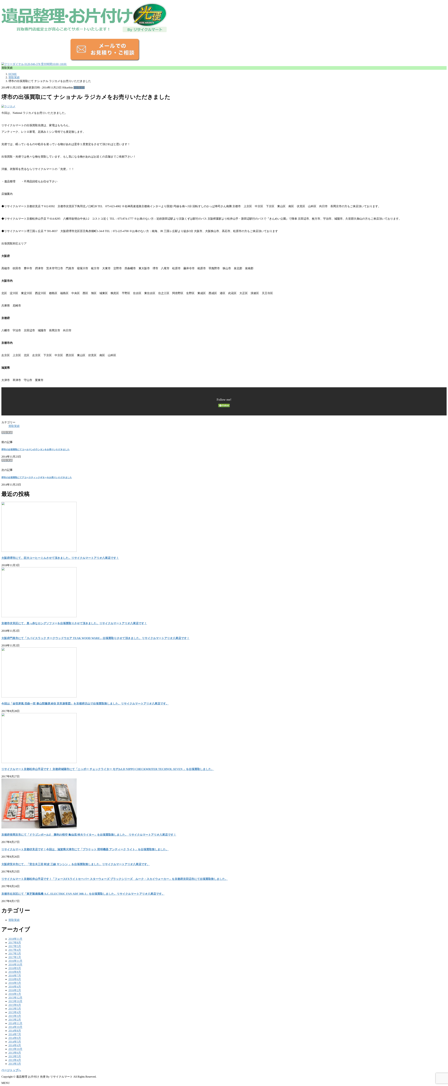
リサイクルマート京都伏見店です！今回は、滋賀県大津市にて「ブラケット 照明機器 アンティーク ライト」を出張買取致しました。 (85, 849)
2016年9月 (14, 968)
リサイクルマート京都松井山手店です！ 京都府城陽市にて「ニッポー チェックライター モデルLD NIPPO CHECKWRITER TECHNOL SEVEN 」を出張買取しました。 (107, 769)
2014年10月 (15, 1027)
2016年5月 (14, 982)
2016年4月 (14, 986)
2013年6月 (14, 1052)
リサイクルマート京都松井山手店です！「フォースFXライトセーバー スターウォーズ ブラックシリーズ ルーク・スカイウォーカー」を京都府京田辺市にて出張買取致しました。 (114, 878)
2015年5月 (14, 1008)
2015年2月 (14, 1019)
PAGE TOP (435, 1050)
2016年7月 (14, 975)
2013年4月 (14, 1060)
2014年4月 (14, 1045)
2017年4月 (14, 949)
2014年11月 (15, 1023)
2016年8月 (14, 971)
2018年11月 (15, 938)
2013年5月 (14, 1056)
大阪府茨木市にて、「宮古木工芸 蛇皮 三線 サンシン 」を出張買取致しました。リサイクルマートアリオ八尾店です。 (75, 864)
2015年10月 (15, 1001)
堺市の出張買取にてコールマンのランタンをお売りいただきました (35, 449)
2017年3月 (14, 953)
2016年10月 (15, 964)
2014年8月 (14, 1030)
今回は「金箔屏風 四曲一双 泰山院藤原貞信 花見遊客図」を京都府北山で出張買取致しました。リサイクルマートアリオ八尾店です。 (85, 703)
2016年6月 (14, 979)
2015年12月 (15, 997)
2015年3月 (14, 1015)
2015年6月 (14, 1004)
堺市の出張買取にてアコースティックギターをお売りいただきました (36, 477)
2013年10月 (15, 1049)
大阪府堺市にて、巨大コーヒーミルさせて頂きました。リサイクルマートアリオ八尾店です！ (60, 557)
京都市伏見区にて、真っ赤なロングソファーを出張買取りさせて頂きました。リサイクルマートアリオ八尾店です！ (74, 623)
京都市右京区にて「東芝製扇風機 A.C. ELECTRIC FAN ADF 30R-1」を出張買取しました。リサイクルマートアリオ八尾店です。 (82, 893)
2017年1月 (14, 957)
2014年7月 (14, 1034)
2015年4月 (14, 1012)
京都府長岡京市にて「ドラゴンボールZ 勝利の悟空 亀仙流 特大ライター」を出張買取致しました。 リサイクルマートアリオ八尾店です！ (88, 834)
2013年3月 (14, 1063)
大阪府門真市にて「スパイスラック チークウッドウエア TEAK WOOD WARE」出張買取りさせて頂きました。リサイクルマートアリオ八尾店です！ (95, 638)
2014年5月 (14, 1041)
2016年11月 (15, 960)
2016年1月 (14, 993)
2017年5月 (14, 946)
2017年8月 (14, 942)
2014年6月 (14, 1038)
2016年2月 (14, 990)
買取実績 (79, 87)
